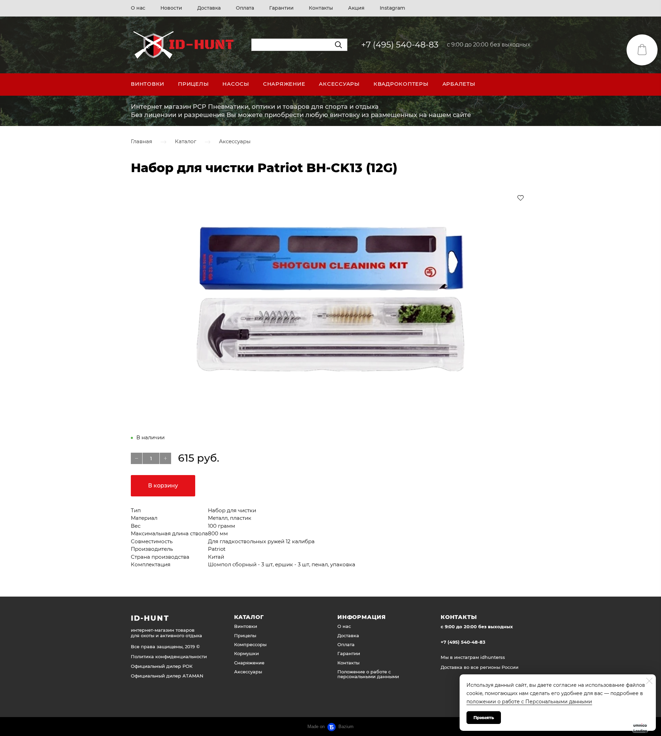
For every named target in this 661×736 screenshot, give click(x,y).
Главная (141, 141)
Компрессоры (250, 644)
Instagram (392, 8)
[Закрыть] (649, 681)
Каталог (185, 141)
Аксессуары (339, 84)
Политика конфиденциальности (169, 656)
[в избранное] (520, 197)
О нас (138, 8)
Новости (171, 8)
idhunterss (492, 657)
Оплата (245, 8)
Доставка (209, 8)
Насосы (235, 84)
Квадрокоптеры (401, 84)
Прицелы (193, 84)
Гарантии (281, 8)
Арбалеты (458, 84)
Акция (356, 8)
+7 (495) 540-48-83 (400, 45)
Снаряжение (284, 84)
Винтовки (147, 84)
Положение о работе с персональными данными (368, 674)
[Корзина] (642, 49)
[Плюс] (165, 458)
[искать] (338, 45)
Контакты (321, 8)
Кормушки (246, 653)
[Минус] (136, 458)
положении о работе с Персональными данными (529, 701)
